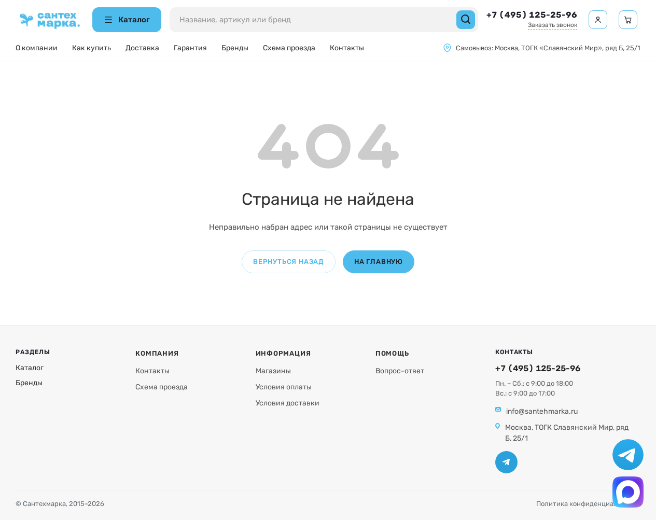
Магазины (273, 371)
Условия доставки (287, 403)
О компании (37, 48)
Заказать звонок (552, 25)
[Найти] (465, 19)
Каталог (30, 367)
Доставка (142, 48)
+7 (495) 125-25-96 (531, 15)
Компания (156, 353)
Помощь (392, 353)
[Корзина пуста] (628, 19)
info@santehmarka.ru (542, 411)
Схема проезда (289, 48)
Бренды (234, 48)
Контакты (347, 48)
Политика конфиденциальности (588, 504)
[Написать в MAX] (628, 492)
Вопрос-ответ (399, 371)
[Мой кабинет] (598, 19)
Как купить (91, 48)
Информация (283, 353)
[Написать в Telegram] (628, 454)
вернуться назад (288, 261)
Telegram (506, 462)
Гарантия (190, 48)
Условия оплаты (284, 387)
